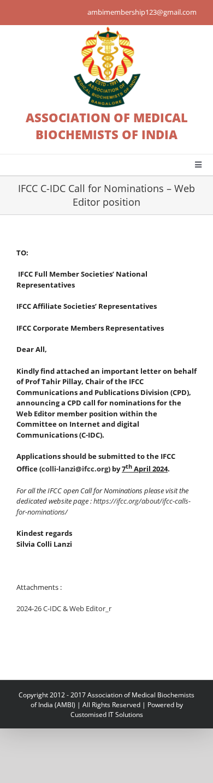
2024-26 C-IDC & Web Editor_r (63, 608)
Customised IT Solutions (106, 714)
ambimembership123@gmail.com (142, 12)
